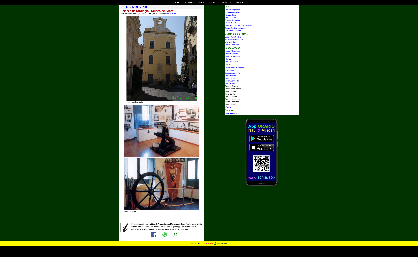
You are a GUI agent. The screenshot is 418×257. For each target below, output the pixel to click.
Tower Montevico (231, 54)
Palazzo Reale (230, 15)
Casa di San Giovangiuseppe (236, 28)
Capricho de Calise (232, 45)
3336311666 (222, 243)
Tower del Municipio (232, 56)
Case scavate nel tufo (233, 73)
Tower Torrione (230, 76)
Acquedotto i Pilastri (232, 12)
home (126, 7)
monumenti (139, 7)
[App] (261, 152)
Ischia (210, 243)
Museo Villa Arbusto (232, 51)
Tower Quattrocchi (232, 81)
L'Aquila (228, 107)
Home (177, 2)
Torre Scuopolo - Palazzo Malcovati (238, 25)
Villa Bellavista (230, 42)
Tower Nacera (230, 78)
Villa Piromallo (230, 70)
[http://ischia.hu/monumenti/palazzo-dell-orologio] (175, 234)
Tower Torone (230, 83)
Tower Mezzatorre (232, 62)
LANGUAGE (239, 2)
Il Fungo (228, 59)
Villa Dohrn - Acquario (233, 31)
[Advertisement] (204, 251)
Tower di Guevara (231, 18)
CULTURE (211, 2)
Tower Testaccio (231, 113)
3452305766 (171, 14)
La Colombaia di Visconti (234, 68)
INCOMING (188, 2)
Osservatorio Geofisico (234, 37)
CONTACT (224, 2)
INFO (200, 2)
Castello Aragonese (232, 10)
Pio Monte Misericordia (234, 40)
